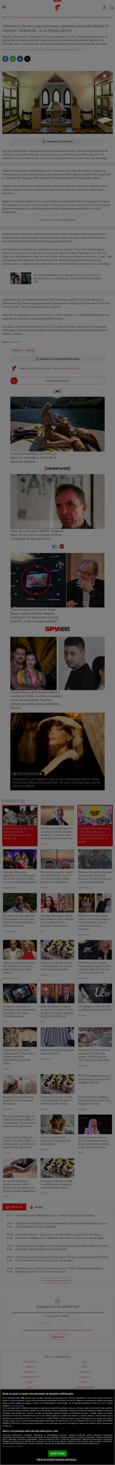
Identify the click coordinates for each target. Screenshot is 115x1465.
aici (32, 1418)
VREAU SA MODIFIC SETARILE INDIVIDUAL (57, 1459)
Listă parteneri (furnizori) (12, 1446)
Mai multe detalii (17, 1406)
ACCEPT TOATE (57, 1453)
